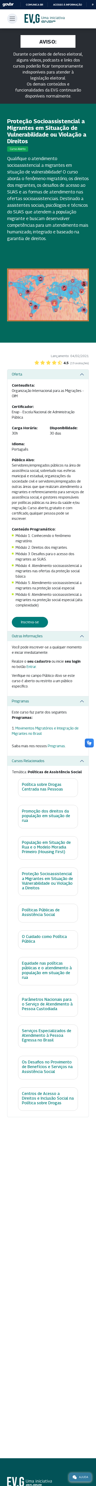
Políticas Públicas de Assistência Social (41, 912)
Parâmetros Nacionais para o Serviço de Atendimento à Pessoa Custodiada (47, 1004)
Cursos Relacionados (28, 761)
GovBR (8, 4)
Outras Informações (27, 636)
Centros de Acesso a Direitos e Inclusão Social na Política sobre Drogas (48, 1098)
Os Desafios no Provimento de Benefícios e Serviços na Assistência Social (47, 1067)
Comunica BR (34, 4)
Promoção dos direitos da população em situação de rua (46, 816)
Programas (20, 701)
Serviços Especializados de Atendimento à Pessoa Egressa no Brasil (46, 1035)
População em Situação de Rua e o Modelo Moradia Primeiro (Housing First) (46, 847)
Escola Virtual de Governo (45, 19)
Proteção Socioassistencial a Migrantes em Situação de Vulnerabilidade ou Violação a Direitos (47, 880)
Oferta (17, 374)
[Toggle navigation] (12, 19)
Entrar (31, 667)
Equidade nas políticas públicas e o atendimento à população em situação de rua (47, 970)
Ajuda (83, 1477)
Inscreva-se (30, 622)
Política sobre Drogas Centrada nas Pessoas (42, 786)
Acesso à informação (67, 4)
